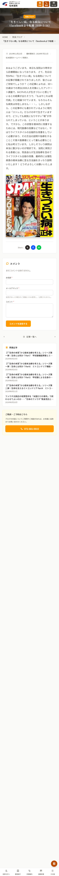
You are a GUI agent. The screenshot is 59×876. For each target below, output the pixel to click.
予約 (39, 5)
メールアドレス (12, 288)
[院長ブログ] (54, 864)
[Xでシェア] (27, 247)
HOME (5, 37)
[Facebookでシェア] (33, 247)
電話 (46, 5)
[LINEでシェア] (39, 247)
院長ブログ (17, 37)
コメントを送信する (18, 323)
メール (54, 5)
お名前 (9, 277)
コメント (10, 302)
